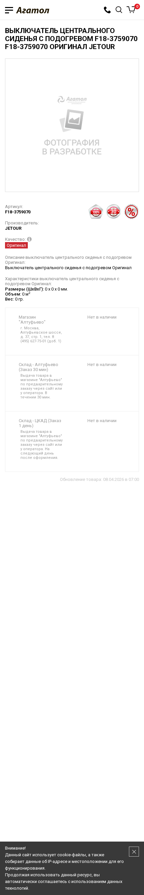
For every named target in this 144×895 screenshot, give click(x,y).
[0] (131, 9)
